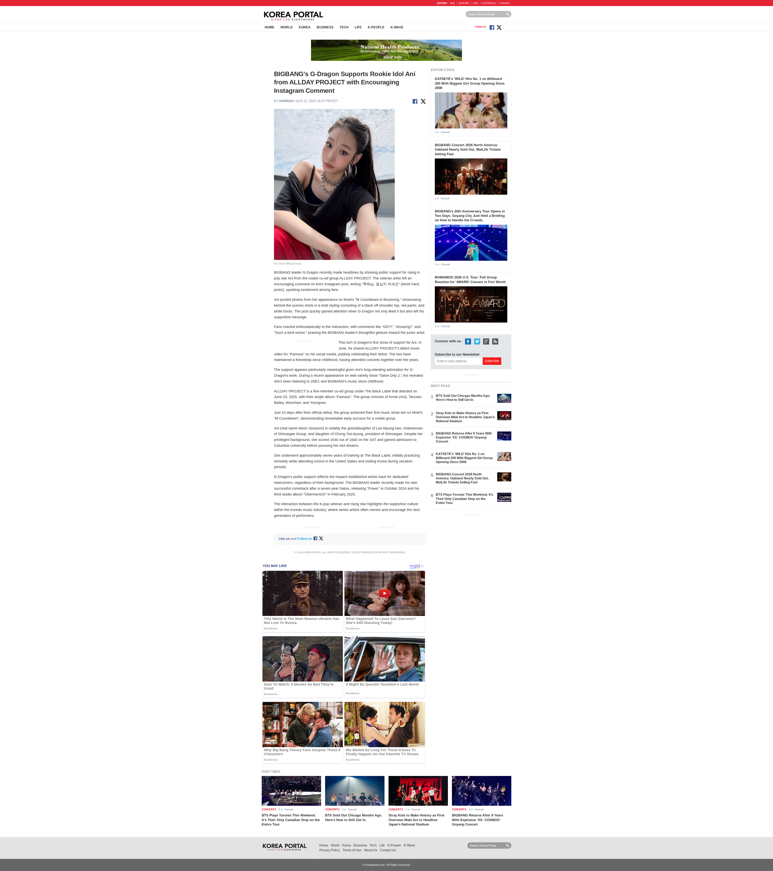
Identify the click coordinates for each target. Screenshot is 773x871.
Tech (344, 27)
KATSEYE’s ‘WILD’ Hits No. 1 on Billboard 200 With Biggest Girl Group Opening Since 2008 (469, 83)
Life (358, 27)
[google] (486, 341)
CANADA (504, 3)
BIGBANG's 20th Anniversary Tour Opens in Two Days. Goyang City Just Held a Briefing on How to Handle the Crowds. (470, 215)
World (286, 27)
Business (325, 27)
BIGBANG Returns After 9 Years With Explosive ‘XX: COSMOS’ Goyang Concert (464, 437)
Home (269, 27)
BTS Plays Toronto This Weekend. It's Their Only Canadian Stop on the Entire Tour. (464, 498)
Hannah (286, 101)
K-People (376, 27)
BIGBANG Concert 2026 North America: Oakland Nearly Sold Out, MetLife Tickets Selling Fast (468, 149)
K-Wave (397, 27)
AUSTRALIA (489, 3)
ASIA (475, 3)
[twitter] (477, 341)
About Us (370, 850)
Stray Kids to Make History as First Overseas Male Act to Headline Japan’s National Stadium (465, 417)
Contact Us (388, 850)
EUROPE (464, 3)
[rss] (495, 341)
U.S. (452, 3)
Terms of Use (352, 850)
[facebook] (468, 341)
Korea (305, 27)
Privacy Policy (329, 850)
